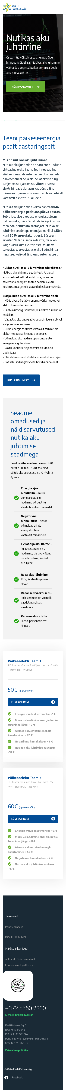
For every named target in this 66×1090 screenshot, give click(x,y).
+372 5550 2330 (25, 1008)
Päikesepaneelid (14, 926)
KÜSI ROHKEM (20, 702)
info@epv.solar (23, 1014)
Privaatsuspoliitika (16, 1050)
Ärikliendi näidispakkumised (20, 959)
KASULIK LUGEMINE (16, 937)
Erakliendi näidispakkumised (20, 965)
